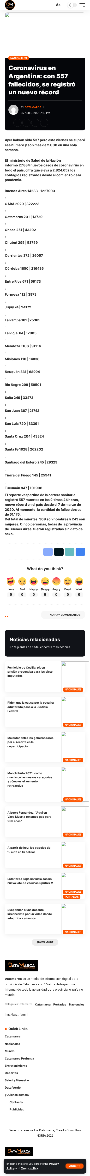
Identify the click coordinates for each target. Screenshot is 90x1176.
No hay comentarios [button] (65, 614)
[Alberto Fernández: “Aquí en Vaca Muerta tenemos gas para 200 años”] (75, 821)
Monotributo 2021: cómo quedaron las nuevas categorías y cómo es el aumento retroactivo (29, 779)
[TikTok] (80, 1031)
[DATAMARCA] (10, 5)
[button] (75, 1166)
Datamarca (33, 107)
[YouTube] (66, 1031)
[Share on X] (26, 123)
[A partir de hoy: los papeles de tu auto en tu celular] (75, 855)
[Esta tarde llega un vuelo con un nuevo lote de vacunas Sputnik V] (75, 886)
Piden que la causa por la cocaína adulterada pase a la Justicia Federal (30, 707)
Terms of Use (29, 1168)
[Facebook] (53, 1031)
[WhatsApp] (53, 1041)
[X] (60, 1031)
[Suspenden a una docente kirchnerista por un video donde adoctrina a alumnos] (75, 919)
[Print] (44, 123)
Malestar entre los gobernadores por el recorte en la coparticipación (30, 742)
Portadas (72, 896)
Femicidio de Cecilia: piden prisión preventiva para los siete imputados (30, 672)
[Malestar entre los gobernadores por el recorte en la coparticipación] (75, 747)
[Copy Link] (35, 123)
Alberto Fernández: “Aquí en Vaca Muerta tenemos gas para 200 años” (29, 817)
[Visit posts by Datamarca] (13, 110)
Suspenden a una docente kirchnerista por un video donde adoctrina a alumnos (29, 914)
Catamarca (43, 1004)
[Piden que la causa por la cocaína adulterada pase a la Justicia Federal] (75, 712)
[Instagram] (73, 1031)
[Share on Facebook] (17, 123)
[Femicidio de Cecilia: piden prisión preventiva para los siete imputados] (75, 676)
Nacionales (18, 58)
